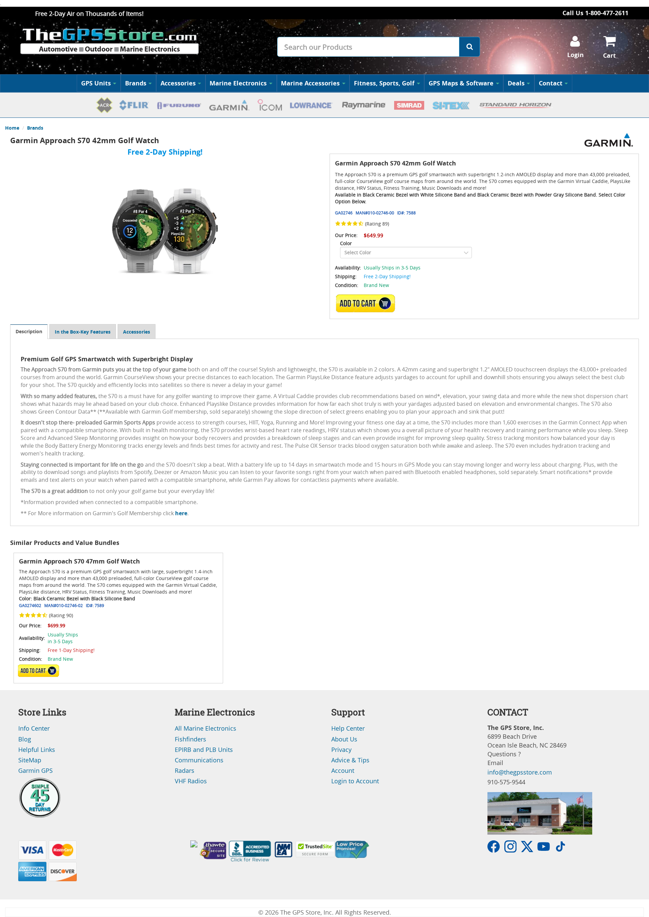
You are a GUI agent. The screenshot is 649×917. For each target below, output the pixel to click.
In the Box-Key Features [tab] (83, 332)
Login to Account (355, 781)
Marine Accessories (310, 83)
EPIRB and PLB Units (204, 749)
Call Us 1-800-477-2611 (595, 13)
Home (12, 128)
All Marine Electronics (205, 728)
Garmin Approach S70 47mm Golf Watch (79, 561)
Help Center (348, 728)
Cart (609, 55)
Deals (516, 83)
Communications (199, 760)
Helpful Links (36, 749)
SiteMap (29, 760)
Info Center (34, 728)
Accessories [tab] (136, 332)
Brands (135, 83)
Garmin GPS (35, 770)
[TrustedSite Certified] (315, 849)
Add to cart (367, 303)
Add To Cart (38, 670)
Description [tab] (29, 331)
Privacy (341, 749)
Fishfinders (190, 739)
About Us (344, 739)
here (181, 513)
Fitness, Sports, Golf (384, 83)
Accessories (178, 83)
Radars (184, 770)
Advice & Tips (350, 760)
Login (575, 55)
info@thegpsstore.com (519, 772)
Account (342, 770)
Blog (24, 739)
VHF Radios (191, 781)
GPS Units (96, 83)
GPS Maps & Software (461, 83)
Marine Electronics (238, 83)
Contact (550, 83)
